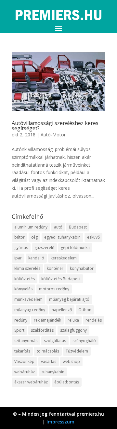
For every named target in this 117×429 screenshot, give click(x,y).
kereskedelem (64, 258)
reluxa (73, 320)
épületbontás (66, 382)
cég (34, 237)
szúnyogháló (84, 340)
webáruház (24, 372)
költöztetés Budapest (61, 279)
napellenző (62, 309)
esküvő (93, 237)
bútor (19, 237)
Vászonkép (24, 361)
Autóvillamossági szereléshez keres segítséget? (55, 125)
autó (58, 227)
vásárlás (48, 361)
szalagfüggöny (73, 330)
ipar (18, 258)
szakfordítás (42, 330)
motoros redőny (54, 289)
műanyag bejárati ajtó (69, 299)
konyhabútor (82, 268)
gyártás (21, 247)
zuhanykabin (52, 372)
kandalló (36, 258)
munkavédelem (28, 299)
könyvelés (23, 289)
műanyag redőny (29, 309)
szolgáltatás (55, 340)
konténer (55, 268)
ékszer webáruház (31, 382)
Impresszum (60, 422)
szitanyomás (25, 340)
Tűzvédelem (77, 351)
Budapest (78, 227)
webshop (71, 361)
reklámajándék (47, 320)
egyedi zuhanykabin (62, 237)
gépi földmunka (75, 247)
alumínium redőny (30, 227)
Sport (19, 330)
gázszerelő (44, 247)
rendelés (93, 320)
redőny (20, 320)
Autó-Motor (53, 134)
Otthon (84, 309)
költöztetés (24, 279)
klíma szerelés (27, 268)
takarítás (22, 351)
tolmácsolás (48, 351)
